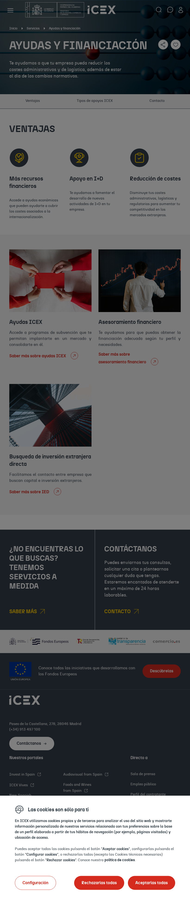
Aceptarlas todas (151, 883)
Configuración (35, 883)
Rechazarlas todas (99, 883)
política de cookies (119, 860)
